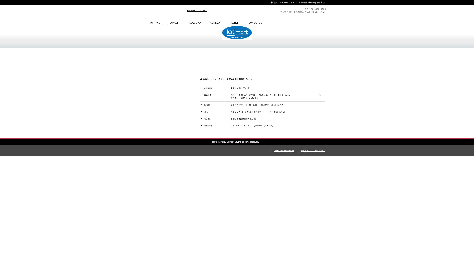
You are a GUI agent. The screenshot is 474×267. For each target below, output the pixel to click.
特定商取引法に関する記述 (313, 150)
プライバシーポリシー (284, 150)
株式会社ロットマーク (197, 10)
